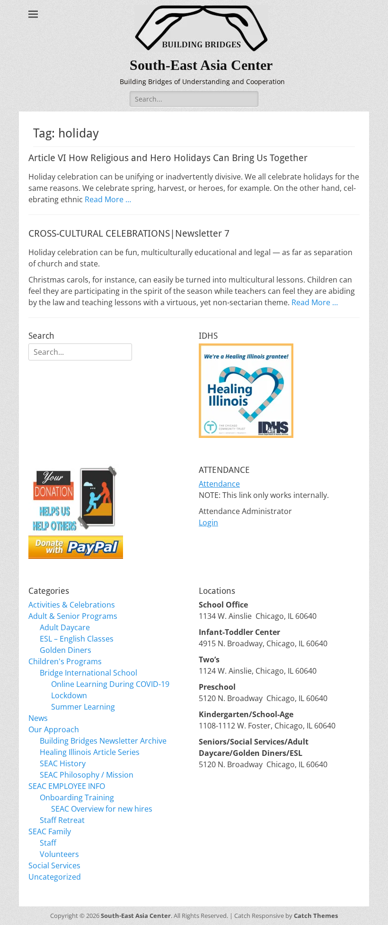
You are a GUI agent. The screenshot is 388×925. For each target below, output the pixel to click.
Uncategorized (54, 877)
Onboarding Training (77, 797)
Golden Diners (65, 650)
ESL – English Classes (77, 639)
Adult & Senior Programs (72, 616)
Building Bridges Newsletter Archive (103, 741)
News (38, 718)
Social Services (54, 865)
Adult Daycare (65, 627)
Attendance (219, 484)
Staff (48, 843)
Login (208, 522)
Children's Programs (65, 661)
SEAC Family (49, 831)
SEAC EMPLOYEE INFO (66, 786)
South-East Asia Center (201, 65)
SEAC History (63, 763)
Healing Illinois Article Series (90, 752)
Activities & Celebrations (71, 605)
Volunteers (59, 854)
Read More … (108, 199)
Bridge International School (88, 673)
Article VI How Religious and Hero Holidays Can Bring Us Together (168, 157)
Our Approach (53, 729)
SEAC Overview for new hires (101, 809)
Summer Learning (83, 707)
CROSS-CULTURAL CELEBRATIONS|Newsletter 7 (128, 233)
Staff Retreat (62, 820)
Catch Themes (316, 915)
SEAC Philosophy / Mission (86, 775)
